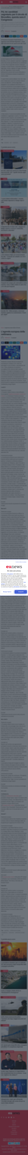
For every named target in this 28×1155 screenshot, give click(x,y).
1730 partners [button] (10, 573)
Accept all (20, 591)
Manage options (7, 591)
